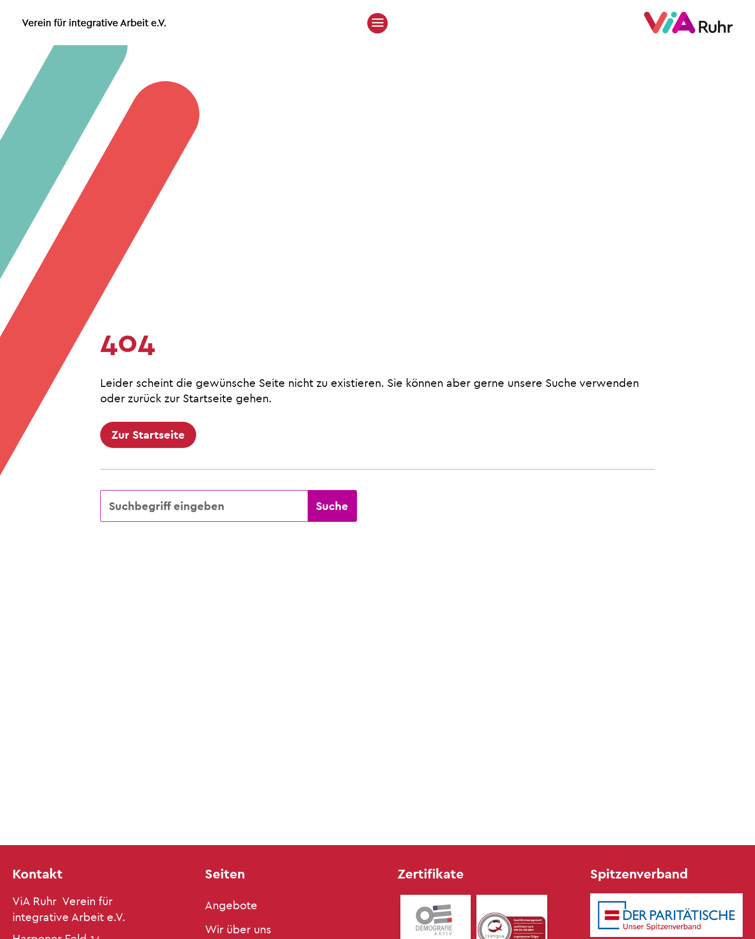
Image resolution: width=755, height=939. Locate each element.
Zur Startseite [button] (148, 434)
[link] (688, 30)
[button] (377, 22)
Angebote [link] (231, 905)
